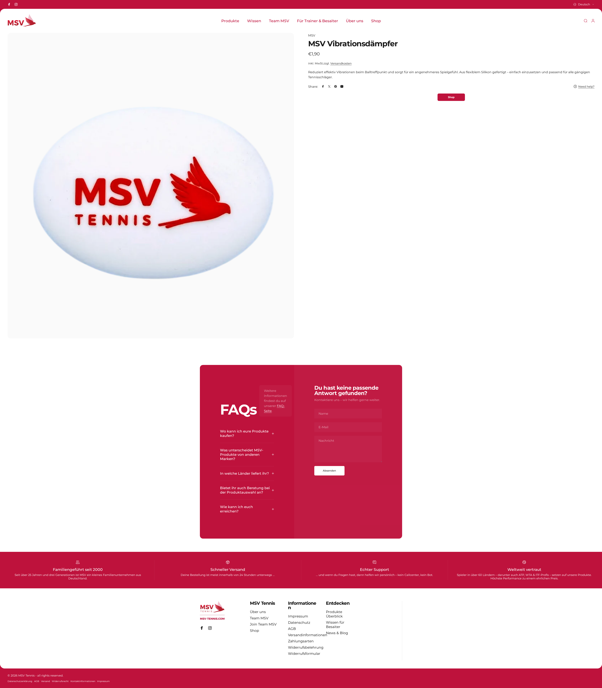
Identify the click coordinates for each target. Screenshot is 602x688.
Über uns (258, 612)
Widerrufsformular (304, 653)
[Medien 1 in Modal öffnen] (151, 186)
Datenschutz (299, 622)
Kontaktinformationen (83, 681)
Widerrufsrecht (60, 681)
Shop (254, 630)
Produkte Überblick (334, 614)
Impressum (298, 616)
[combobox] (583, 4)
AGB (292, 629)
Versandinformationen (307, 635)
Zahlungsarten (301, 641)
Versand (45, 681)
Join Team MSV (263, 624)
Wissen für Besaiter (335, 624)
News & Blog (337, 633)
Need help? (586, 86)
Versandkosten (341, 63)
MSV (311, 35)
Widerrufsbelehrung (305, 647)
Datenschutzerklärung (20, 681)
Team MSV (259, 618)
